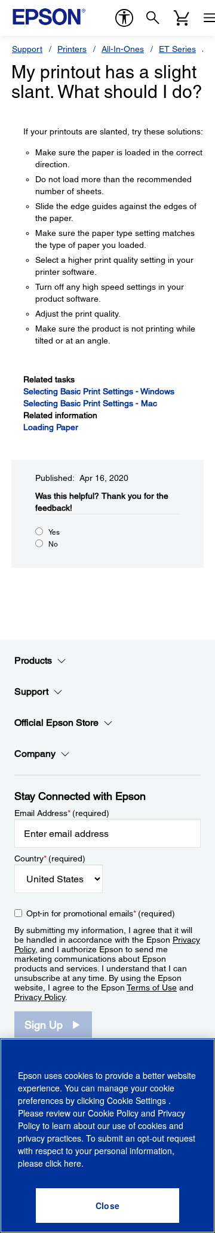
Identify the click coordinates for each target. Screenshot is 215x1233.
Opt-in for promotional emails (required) (100, 913)
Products (33, 660)
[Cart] (181, 17)
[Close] (107, 1205)
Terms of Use (152, 987)
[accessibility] (124, 17)
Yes (54, 532)
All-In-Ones (123, 49)
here (72, 1163)
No (53, 544)
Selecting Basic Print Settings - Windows (98, 391)
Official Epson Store (56, 722)
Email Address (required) (61, 813)
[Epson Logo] (49, 17)
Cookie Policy (113, 1113)
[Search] (152, 17)
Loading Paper (50, 427)
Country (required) (49, 858)
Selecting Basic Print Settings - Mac (90, 403)
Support (27, 49)
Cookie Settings (137, 1100)
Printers (72, 49)
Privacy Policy (39, 997)
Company (35, 753)
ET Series (177, 49)
